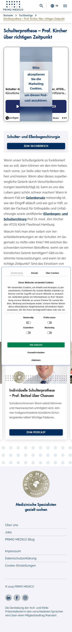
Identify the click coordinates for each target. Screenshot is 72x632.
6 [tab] (46, 436)
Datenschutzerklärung (21, 558)
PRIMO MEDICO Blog (19, 539)
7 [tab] (51, 436)
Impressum (13, 551)
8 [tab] (23, 442)
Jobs (8, 532)
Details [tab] (34, 273)
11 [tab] (38, 442)
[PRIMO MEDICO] (13, 6)
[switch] (50, 322)
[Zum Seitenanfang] (65, 626)
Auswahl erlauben (36, 352)
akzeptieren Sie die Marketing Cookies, (36, 81)
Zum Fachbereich (36, 146)
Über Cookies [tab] (52, 273)
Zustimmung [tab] (17, 273)
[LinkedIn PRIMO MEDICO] (8, 597)
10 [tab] (33, 442)
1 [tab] (21, 436)
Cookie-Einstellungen (20, 565)
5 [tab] (41, 436)
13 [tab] (48, 442)
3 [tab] (31, 436)
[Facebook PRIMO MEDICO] (17, 597)
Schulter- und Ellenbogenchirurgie (33, 137)
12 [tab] (43, 442)
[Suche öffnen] (41, 6)
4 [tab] (36, 436)
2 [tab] (26, 436)
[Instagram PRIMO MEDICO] (25, 597)
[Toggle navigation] (65, 6)
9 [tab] (28, 442)
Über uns (11, 525)
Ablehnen (36, 360)
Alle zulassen (36, 345)
